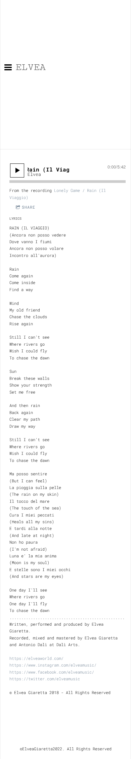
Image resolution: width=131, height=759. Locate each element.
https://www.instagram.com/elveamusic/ (52, 665)
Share (28, 207)
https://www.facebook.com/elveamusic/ (51, 672)
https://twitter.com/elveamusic (44, 678)
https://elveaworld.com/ (36, 658)
